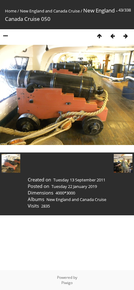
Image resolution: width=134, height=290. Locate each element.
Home (11, 11)
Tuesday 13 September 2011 (79, 180)
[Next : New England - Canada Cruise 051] (125, 36)
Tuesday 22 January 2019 (74, 186)
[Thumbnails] (99, 36)
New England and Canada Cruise (50, 11)
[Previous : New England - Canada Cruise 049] (112, 36)
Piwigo (67, 282)
